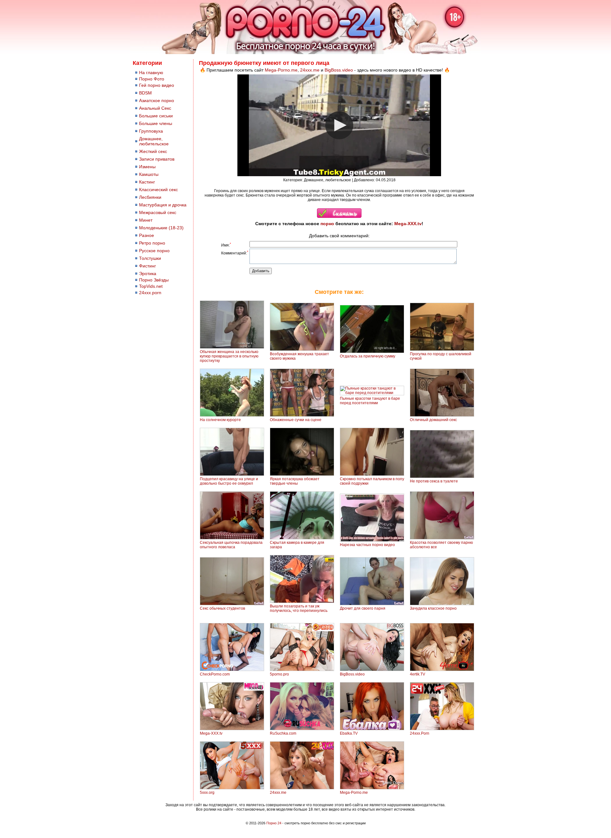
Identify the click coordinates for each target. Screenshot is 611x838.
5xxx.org (207, 792)
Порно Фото (151, 78)
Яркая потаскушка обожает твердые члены (295, 481)
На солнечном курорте (220, 420)
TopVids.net (151, 286)
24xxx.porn (150, 292)
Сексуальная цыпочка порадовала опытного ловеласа (231, 544)
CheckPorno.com (215, 674)
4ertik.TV (417, 674)
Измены (147, 166)
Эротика (147, 273)
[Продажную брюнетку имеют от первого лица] (339, 216)
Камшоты (148, 174)
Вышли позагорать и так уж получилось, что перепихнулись (298, 608)
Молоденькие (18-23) (161, 227)
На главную (151, 72)
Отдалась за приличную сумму (367, 356)
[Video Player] (339, 125)
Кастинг (147, 181)
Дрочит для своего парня (362, 608)
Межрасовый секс (157, 212)
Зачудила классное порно (433, 608)
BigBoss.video (339, 70)
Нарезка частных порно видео (367, 545)
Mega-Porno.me (281, 70)
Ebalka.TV (349, 733)
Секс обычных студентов (222, 608)
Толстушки (150, 258)
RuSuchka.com (283, 733)
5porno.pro (279, 674)
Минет (145, 220)
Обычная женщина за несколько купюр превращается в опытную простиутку (229, 356)
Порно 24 (273, 823)
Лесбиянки (150, 197)
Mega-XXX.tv (408, 223)
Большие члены (155, 123)
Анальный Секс (155, 108)
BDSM (145, 92)
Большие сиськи (156, 115)
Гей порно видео (156, 85)
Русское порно (154, 250)
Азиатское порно (156, 100)
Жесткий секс (153, 151)
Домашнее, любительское (154, 141)
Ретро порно (152, 243)
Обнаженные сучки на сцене (295, 420)
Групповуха (151, 131)
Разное (146, 235)
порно (327, 223)
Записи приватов (156, 159)
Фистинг (147, 265)
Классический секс (158, 189)
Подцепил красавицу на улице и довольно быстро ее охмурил (229, 481)
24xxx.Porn (419, 733)
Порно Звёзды (154, 279)
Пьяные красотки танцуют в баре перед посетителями (370, 400)
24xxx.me (310, 70)
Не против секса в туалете (434, 481)
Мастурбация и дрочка (162, 204)
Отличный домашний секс (433, 420)
